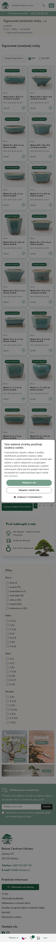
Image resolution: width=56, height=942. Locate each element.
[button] (28, 497)
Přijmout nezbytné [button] (29, 490)
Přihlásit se (13, 938)
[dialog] (28, 471)
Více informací (11, 476)
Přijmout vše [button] (29, 482)
